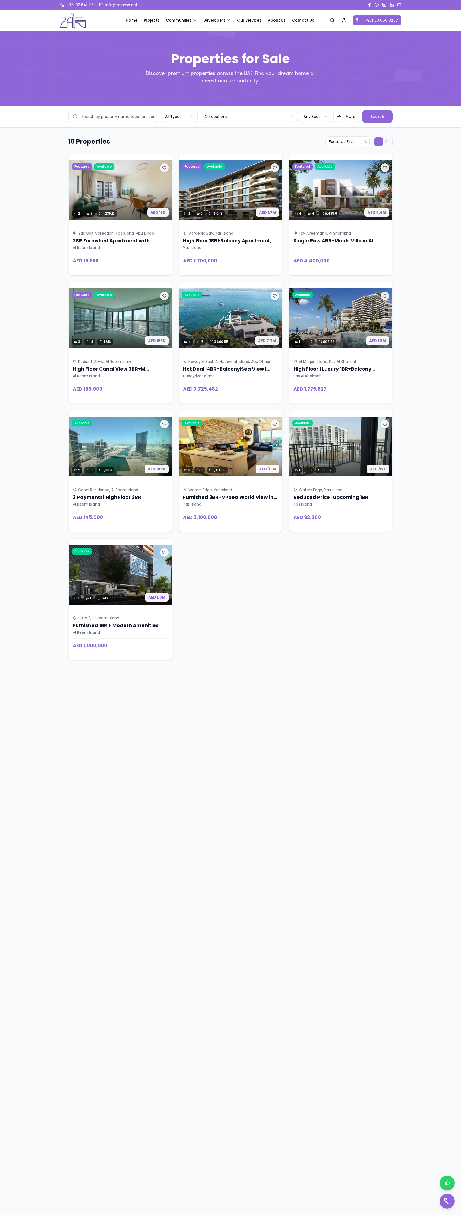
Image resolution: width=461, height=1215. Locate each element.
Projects (152, 20)
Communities (179, 20)
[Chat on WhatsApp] (447, 1183)
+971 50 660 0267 (381, 20)
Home (131, 20)
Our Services (249, 20)
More (350, 116)
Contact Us (303, 20)
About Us (277, 20)
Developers (214, 20)
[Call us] (447, 1201)
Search (377, 116)
